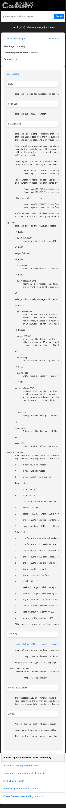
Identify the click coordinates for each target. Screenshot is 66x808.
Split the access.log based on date (20, 765)
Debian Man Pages (15, 38)
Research (54, 38)
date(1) (31, 644)
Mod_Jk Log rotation (13, 781)
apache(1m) (20, 644)
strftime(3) (42, 644)
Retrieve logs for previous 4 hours (20, 788)
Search (59, 16)
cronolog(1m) (14, 74)
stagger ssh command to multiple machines (25, 773)
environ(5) (55, 644)
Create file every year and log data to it (23, 796)
